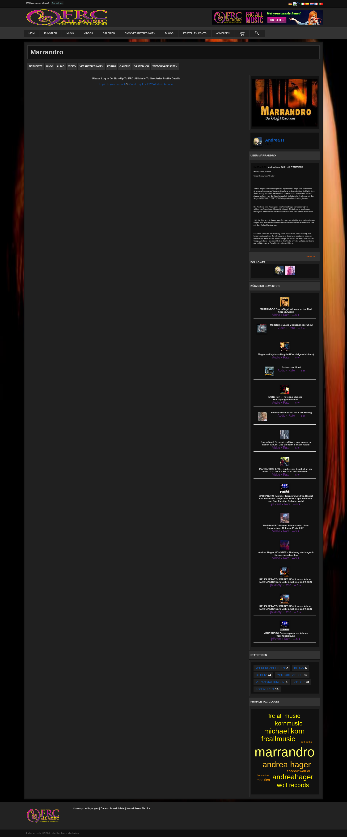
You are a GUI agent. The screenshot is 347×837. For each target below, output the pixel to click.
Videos (88, 33)
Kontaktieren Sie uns (139, 808)
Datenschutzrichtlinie (112, 808)
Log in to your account (112, 84)
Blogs (169, 33)
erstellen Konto (195, 33)
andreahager (292, 777)
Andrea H (274, 140)
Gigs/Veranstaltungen (140, 33)
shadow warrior (298, 771)
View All (311, 256)
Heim (31, 33)
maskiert (263, 780)
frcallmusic (278, 739)
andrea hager (286, 764)
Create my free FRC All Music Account (151, 84)
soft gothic (306, 742)
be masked (264, 775)
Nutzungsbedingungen (85, 808)
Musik (70, 33)
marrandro (284, 752)
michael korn (284, 731)
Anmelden (222, 33)
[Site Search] (257, 33)
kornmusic (288, 723)
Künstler (50, 33)
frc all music (284, 715)
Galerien (109, 33)
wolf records (293, 785)
